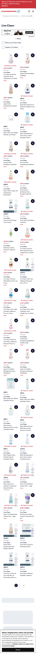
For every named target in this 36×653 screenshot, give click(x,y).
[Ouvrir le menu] (33, 11)
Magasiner (5, 6)
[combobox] (18, 16)
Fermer (18, 650)
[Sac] (29, 11)
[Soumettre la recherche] (31, 16)
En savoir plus (22, 609)
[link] (12, 585)
